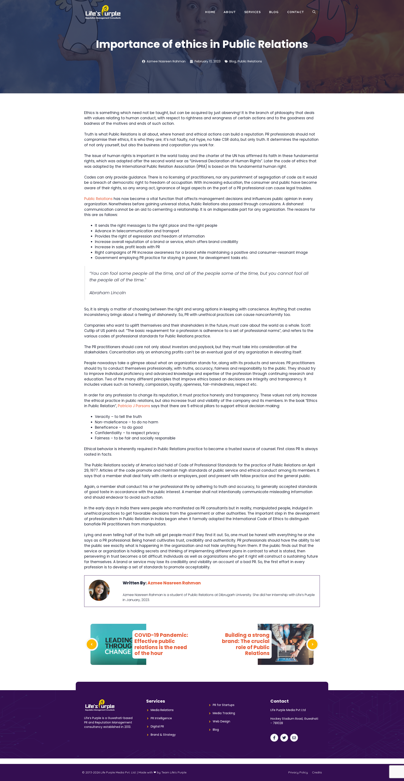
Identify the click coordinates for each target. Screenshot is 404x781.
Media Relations (162, 710)
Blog (274, 12)
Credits (317, 772)
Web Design (221, 721)
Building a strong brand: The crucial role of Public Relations (246, 644)
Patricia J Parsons (134, 405)
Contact (295, 12)
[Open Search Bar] (314, 12)
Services (252, 12)
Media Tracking (224, 713)
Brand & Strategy (163, 735)
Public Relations (250, 61)
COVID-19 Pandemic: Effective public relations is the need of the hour (161, 644)
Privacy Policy (298, 772)
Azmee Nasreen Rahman (174, 583)
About (230, 12)
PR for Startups (223, 705)
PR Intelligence (161, 718)
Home (210, 12)
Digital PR (157, 726)
